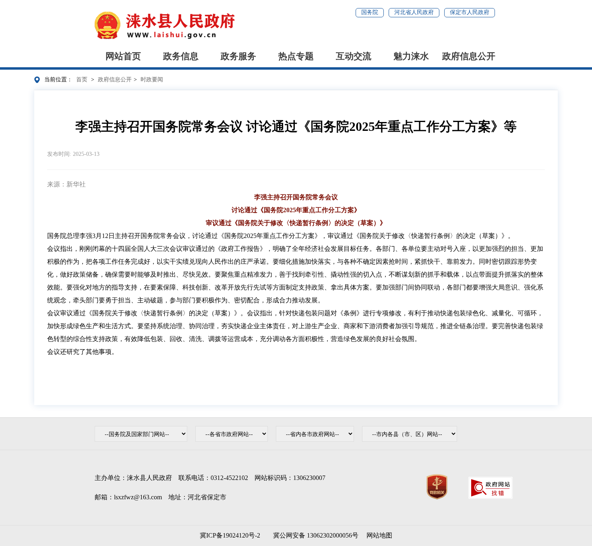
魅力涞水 (411, 56)
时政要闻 (152, 80)
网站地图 (379, 535)
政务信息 (181, 56)
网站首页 (123, 56)
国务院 (369, 12)
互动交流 (353, 56)
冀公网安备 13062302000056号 (314, 535)
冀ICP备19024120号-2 (230, 535)
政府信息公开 (468, 56)
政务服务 (238, 56)
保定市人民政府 (469, 12)
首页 (81, 80)
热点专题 (296, 56)
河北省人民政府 (414, 12)
